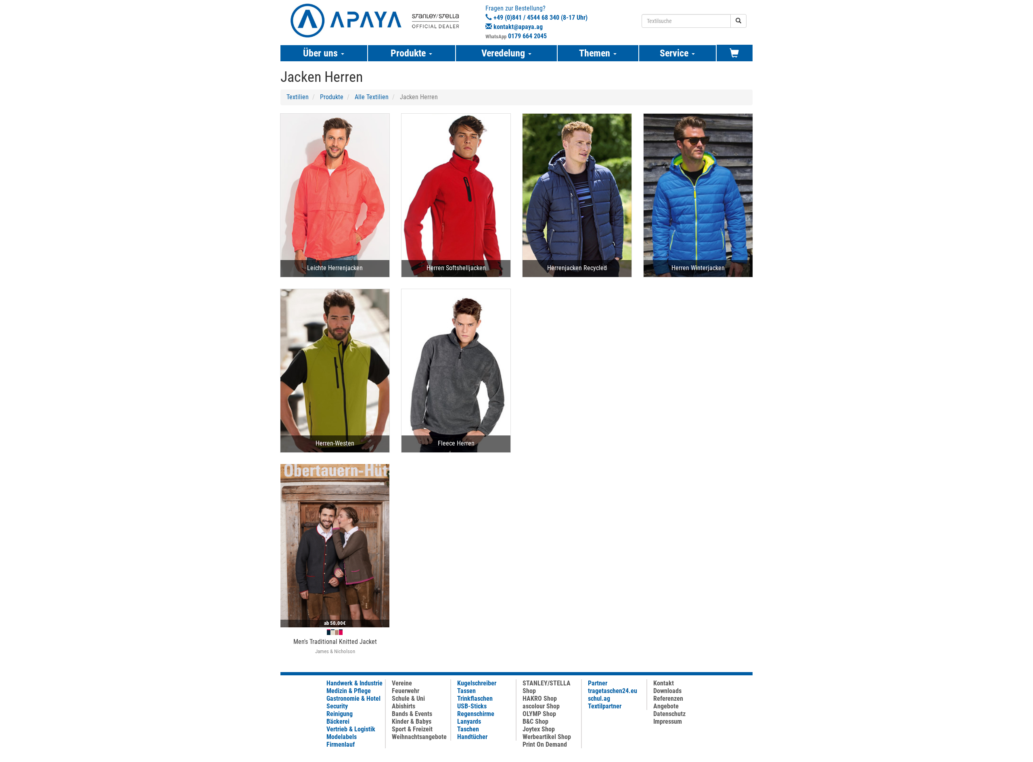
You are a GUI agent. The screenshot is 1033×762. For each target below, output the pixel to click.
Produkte (331, 97)
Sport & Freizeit (412, 729)
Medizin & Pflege (348, 691)
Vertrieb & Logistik (350, 729)
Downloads (667, 691)
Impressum (667, 721)
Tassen (466, 691)
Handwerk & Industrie (354, 683)
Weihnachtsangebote (419, 737)
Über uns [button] (321, 53)
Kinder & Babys (411, 721)
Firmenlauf (340, 744)
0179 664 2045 (527, 36)
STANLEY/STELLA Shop (547, 687)
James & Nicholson (335, 651)
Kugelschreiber (476, 683)
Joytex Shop (539, 729)
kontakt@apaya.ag (518, 27)
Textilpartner (604, 706)
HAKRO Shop (540, 698)
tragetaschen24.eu (612, 691)
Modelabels (341, 737)
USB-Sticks (472, 706)
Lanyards (469, 721)
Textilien (297, 97)
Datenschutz (669, 714)
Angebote (666, 706)
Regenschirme (475, 714)
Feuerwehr (405, 691)
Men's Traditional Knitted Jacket (335, 641)
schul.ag (599, 698)
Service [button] (675, 53)
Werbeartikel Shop (547, 737)
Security (337, 706)
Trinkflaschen (475, 698)
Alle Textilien (372, 97)
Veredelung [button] (504, 53)
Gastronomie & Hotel (353, 698)
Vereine (402, 683)
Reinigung (339, 714)
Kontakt (663, 683)
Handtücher (472, 737)
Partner (597, 683)
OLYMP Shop (539, 714)
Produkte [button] (409, 53)
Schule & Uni (408, 698)
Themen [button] (596, 53)
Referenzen (668, 698)
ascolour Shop (541, 706)
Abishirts (403, 706)
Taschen (468, 729)
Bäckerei (337, 721)
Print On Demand (545, 744)
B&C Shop (535, 721)
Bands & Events (412, 714)
